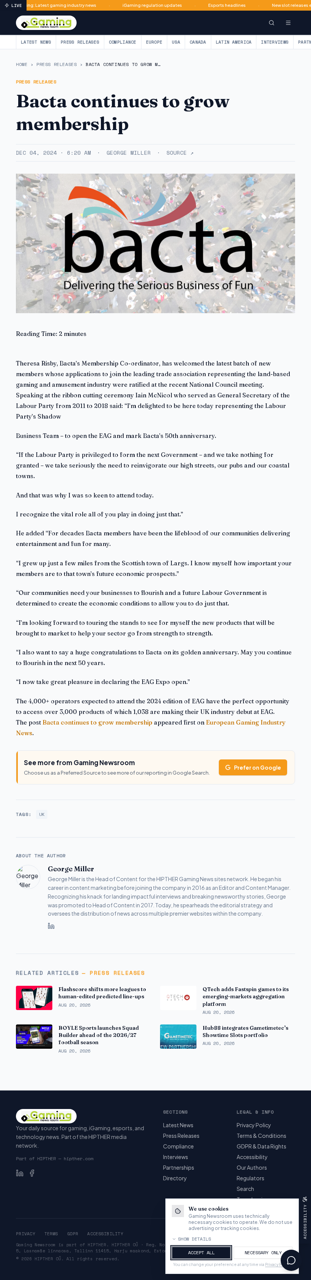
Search (245, 1188)
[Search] (271, 23)
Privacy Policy (254, 1125)
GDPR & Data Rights (261, 1146)
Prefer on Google (257, 767)
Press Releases (80, 42)
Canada (198, 42)
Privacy (25, 1234)
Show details (194, 1239)
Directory (175, 1178)
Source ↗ (179, 153)
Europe (154, 42)
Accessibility (252, 1156)
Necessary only (263, 1252)
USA (176, 42)
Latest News (36, 42)
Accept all (201, 1252)
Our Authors (252, 1167)
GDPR (72, 1234)
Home (21, 64)
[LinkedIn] (51, 925)
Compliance (123, 42)
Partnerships (178, 1167)
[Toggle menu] (288, 23)
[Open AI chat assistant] (291, 1260)
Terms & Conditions (261, 1135)
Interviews (275, 42)
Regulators (250, 1178)
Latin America (234, 42)
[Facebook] (32, 1173)
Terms (51, 1234)
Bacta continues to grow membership (97, 722)
